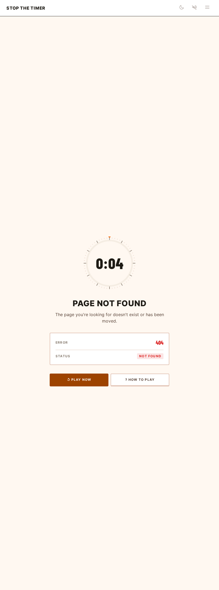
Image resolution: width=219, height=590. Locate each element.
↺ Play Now (79, 380)
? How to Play (140, 380)
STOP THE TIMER (25, 8)
